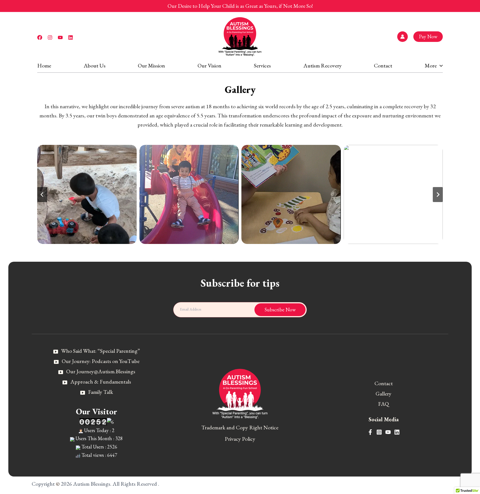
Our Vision (209, 65)
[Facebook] (39, 37)
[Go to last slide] (42, 194)
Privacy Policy (240, 438)
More (431, 65)
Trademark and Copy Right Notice (239, 427)
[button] (428, 36)
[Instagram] (50, 37)
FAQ (383, 403)
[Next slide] (438, 194)
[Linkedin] (70, 37)
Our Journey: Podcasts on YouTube (100, 361)
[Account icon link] (402, 36)
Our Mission (151, 65)
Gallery (383, 393)
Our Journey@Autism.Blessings (100, 371)
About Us (95, 65)
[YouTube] (60, 37)
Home (44, 65)
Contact (383, 65)
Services (262, 65)
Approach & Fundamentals (100, 381)
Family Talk (100, 391)
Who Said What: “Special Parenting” (100, 350)
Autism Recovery (322, 65)
